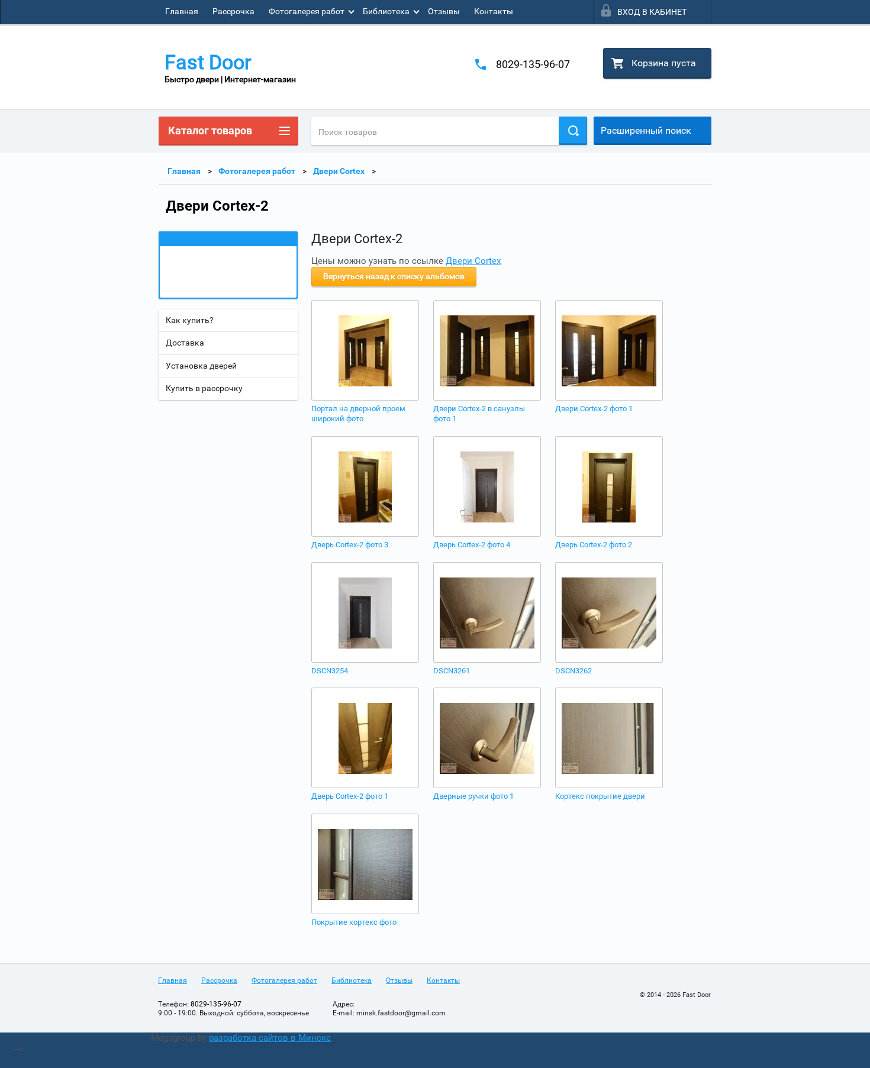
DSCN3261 (451, 670)
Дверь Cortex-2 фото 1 (349, 796)
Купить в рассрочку (204, 388)
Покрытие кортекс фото (354, 922)
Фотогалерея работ (306, 11)
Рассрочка (233, 11)
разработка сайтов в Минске (270, 1037)
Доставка (185, 342)
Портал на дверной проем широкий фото (358, 413)
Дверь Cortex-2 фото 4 (471, 544)
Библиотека (386, 11)
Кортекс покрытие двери (600, 796)
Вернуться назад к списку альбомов (394, 276)
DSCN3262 (573, 670)
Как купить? (190, 320)
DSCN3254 (329, 670)
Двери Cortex (339, 171)
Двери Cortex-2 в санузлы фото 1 (479, 413)
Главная (181, 11)
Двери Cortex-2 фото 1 (594, 408)
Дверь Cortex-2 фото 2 (593, 544)
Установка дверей (201, 365)
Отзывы (444, 11)
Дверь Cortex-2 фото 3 (349, 544)
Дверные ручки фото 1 (473, 796)
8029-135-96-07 (533, 64)
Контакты (493, 11)
